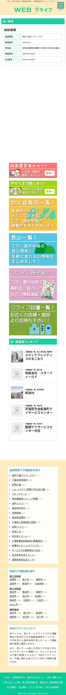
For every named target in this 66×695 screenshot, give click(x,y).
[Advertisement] (33, 92)
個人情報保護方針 (30, 682)
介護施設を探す (18, 677)
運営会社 (43, 682)
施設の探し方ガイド (35, 677)
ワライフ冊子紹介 (36, 687)
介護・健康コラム (54, 677)
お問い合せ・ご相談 (11, 682)
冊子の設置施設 (52, 687)
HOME (7, 677)
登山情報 (22, 687)
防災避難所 (11, 687)
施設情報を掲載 (56, 682)
